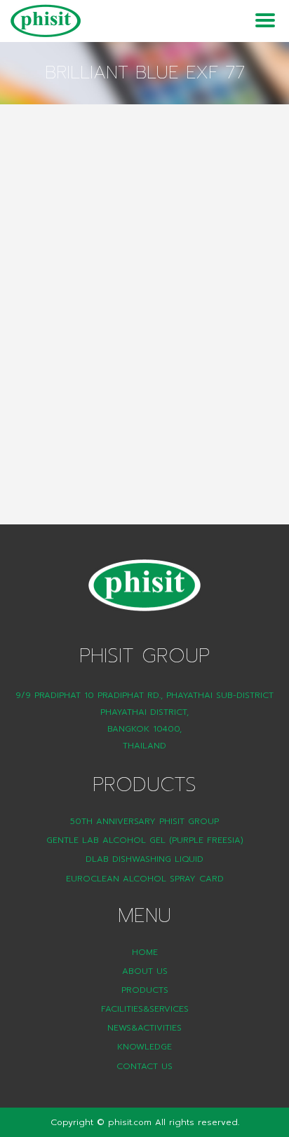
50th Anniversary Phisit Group (144, 821)
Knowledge (144, 1046)
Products (144, 990)
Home (145, 952)
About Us (145, 971)
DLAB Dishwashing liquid (144, 859)
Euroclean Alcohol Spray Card (145, 878)
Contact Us (144, 1066)
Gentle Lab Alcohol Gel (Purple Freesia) (144, 840)
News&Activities (144, 1027)
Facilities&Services (145, 1009)
